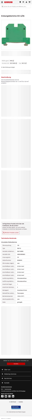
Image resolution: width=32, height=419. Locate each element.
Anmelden (16, 363)
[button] (2, 2)
